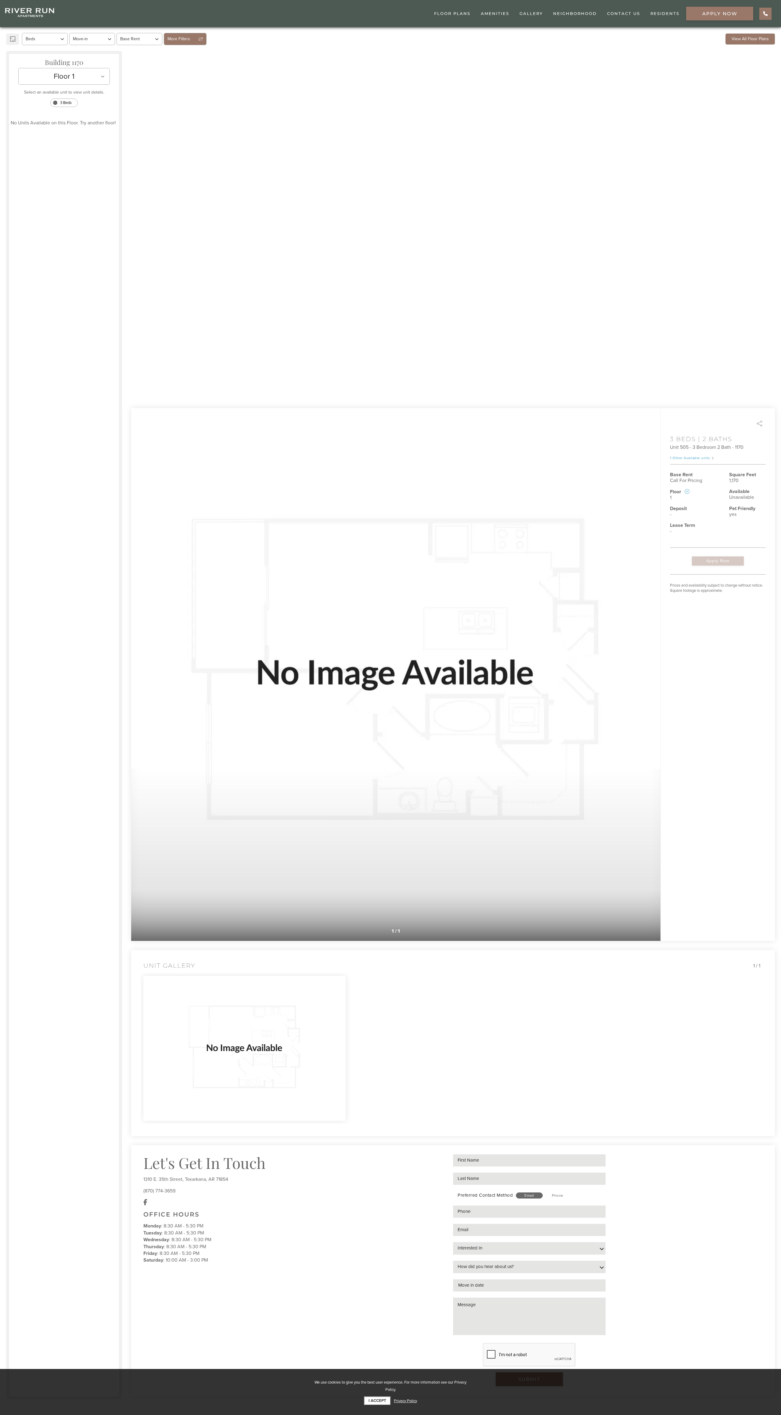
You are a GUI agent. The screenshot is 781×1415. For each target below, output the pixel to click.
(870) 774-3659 (159, 1191)
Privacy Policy (405, 1401)
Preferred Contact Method (485, 1195)
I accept (377, 1400)
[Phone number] (765, 14)
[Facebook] (145, 1202)
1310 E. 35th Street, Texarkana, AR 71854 (185, 1179)
